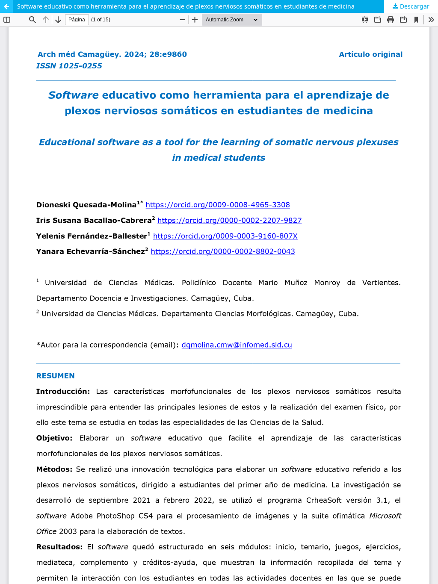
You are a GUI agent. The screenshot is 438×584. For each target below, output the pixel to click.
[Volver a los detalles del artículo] (6, 6)
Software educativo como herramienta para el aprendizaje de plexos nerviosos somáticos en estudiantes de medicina (186, 6)
